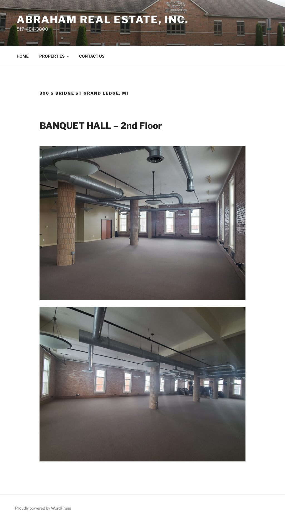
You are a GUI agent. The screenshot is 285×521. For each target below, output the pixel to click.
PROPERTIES (52, 56)
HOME (23, 56)
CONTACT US (91, 56)
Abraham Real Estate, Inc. (103, 19)
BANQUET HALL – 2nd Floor (101, 125)
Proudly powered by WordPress (43, 508)
